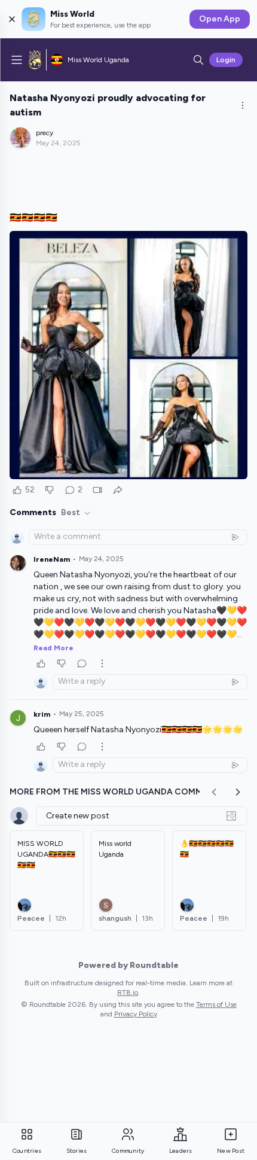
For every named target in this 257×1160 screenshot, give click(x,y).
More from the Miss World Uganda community (119, 792)
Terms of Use (216, 1004)
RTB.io (127, 992)
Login (225, 60)
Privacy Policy (135, 1014)
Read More (53, 648)
